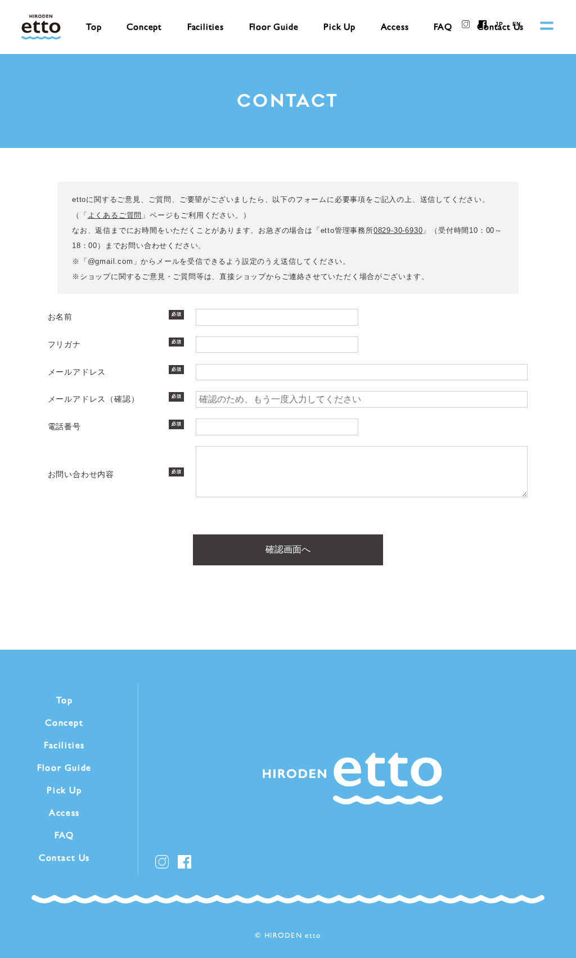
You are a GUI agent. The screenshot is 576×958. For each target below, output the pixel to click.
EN (516, 24)
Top (93, 26)
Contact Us (64, 857)
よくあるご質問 (115, 215)
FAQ (443, 26)
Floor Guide (274, 26)
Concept (144, 26)
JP (499, 24)
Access (395, 26)
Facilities (205, 26)
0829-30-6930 (398, 230)
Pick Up (339, 26)
